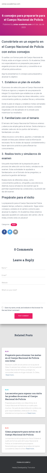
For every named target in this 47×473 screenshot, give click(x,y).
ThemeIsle (31, 467)
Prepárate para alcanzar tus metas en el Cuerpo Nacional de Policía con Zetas (23, 358)
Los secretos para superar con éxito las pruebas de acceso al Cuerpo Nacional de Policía (23, 396)
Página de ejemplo (23, 462)
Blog (13, 224)
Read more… (10, 375)
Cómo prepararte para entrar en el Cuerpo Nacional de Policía (22, 433)
